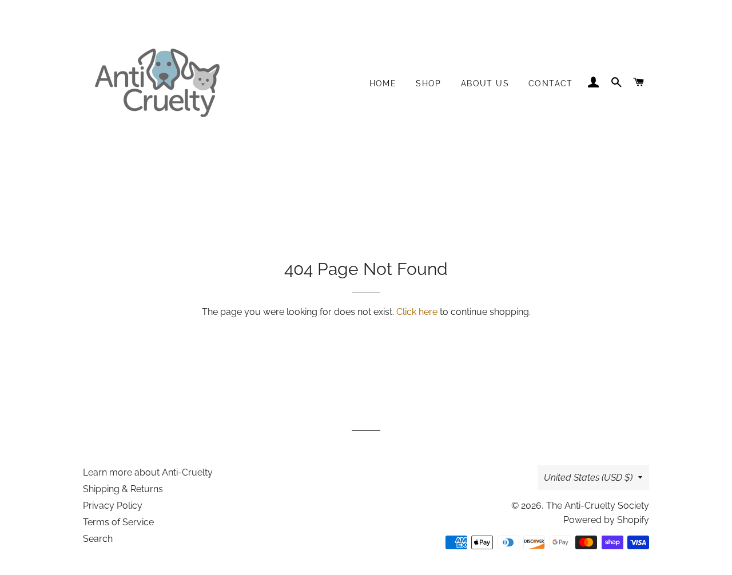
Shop (428, 83)
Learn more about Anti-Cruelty (148, 472)
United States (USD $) (588, 477)
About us (485, 83)
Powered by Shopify (606, 519)
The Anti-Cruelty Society (597, 505)
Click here (416, 311)
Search (98, 538)
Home (383, 83)
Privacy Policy (112, 505)
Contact (550, 83)
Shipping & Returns (123, 489)
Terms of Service (118, 522)
